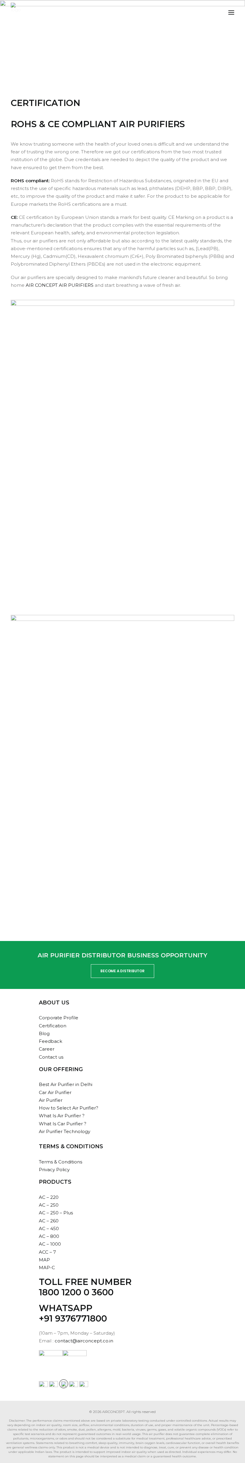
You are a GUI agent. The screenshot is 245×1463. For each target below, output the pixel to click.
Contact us (51, 1057)
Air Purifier (50, 1100)
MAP (44, 1260)
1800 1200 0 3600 (76, 1292)
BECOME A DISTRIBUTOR (122, 970)
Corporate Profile (58, 1017)
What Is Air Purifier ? (62, 1115)
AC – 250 (49, 1205)
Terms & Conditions (60, 1162)
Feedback (50, 1041)
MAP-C (47, 1267)
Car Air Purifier (55, 1092)
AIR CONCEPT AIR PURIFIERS (59, 285)
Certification (52, 1026)
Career (46, 1049)
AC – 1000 (50, 1244)
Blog (44, 1033)
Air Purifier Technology (64, 1131)
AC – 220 (49, 1197)
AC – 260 (49, 1221)
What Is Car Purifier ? (62, 1124)
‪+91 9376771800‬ (73, 1318)
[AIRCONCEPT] (16, 12)
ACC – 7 (47, 1252)
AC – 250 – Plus (56, 1213)
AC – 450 (49, 1228)
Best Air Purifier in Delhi (65, 1084)
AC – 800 (49, 1236)
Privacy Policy (54, 1169)
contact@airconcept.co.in (84, 1341)
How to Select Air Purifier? (68, 1108)
